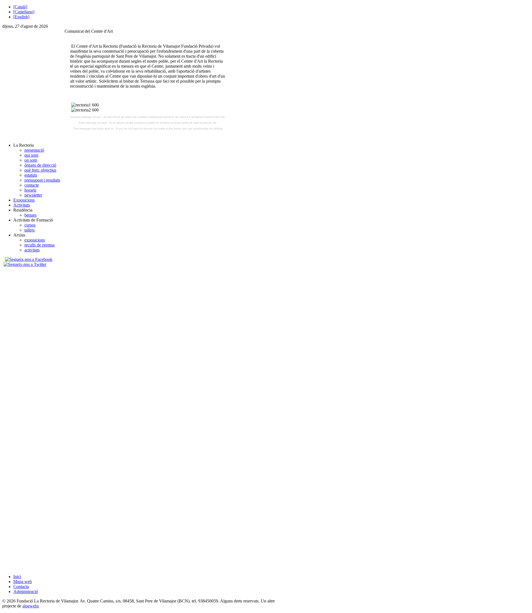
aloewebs (30, 606)
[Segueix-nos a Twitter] (25, 264)
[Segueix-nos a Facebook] (28, 259)
